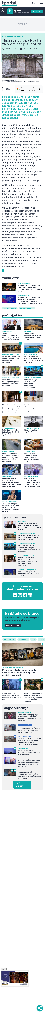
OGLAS (22, 24)
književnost (9, 639)
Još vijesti (20, 784)
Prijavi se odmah (12, 625)
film (33, 639)
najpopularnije (16, 708)
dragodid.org (10, 308)
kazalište (23, 639)
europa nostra (26, 308)
